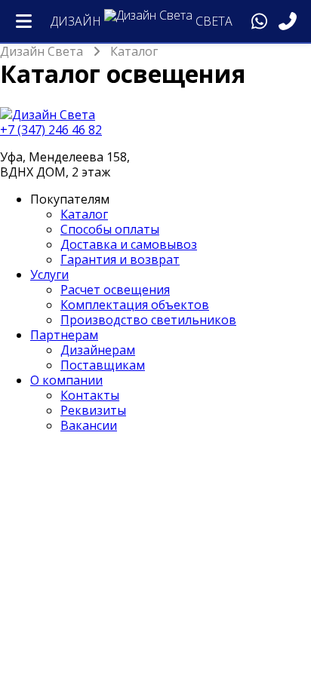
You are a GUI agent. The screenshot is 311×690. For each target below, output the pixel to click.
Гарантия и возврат (120, 259)
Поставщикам (102, 365)
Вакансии (88, 425)
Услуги (49, 274)
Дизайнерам (97, 350)
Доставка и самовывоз (128, 244)
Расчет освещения (115, 289)
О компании (66, 380)
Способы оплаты (109, 229)
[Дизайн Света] (155, 114)
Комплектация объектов (134, 304)
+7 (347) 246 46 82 (51, 129)
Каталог (84, 214)
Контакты (89, 395)
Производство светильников (148, 319)
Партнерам (64, 335)
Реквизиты (93, 410)
